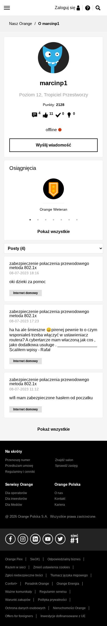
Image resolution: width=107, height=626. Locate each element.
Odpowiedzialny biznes (64, 559)
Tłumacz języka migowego (69, 575)
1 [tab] (30, 219)
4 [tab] (53, 219)
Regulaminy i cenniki (20, 472)
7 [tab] (76, 219)
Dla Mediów (13, 505)
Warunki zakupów (17, 600)
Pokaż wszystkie (53, 231)
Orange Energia (68, 583)
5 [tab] (61, 219)
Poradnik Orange (37, 583)
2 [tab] (38, 219)
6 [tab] (69, 219)
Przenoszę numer (17, 460)
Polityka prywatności (52, 600)
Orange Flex (14, 559)
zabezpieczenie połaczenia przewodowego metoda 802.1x (49, 265)
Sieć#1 (35, 559)
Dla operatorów (16, 493)
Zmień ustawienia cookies (51, 567)
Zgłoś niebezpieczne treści (24, 575)
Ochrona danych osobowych (25, 608)
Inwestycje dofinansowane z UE (63, 616)
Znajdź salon (64, 460)
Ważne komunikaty (18, 592)
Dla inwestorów (16, 499)
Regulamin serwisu (53, 592)
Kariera (60, 505)
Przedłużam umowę (19, 466)
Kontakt (60, 499)
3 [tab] (45, 219)
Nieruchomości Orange (69, 608)
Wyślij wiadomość (53, 145)
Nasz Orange (20, 23)
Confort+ (11, 583)
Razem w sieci (15, 567)
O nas (59, 493)
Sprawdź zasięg (66, 466)
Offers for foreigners (19, 616)
